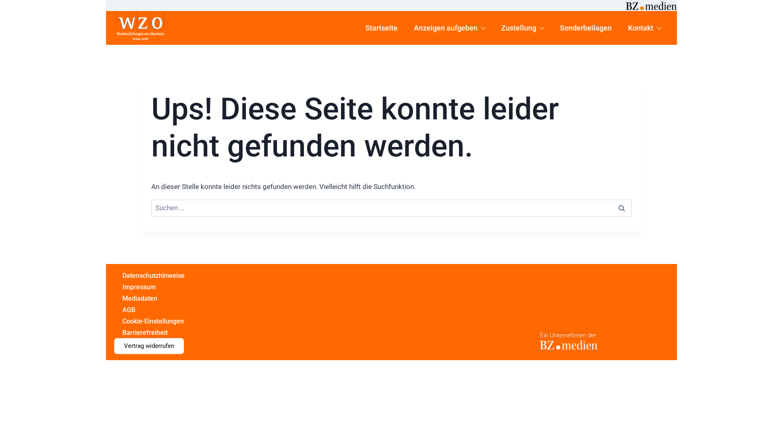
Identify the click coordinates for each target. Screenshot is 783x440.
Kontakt (640, 28)
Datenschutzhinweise (153, 275)
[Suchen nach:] (391, 208)
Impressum (139, 287)
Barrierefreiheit (145, 333)
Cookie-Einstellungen (153, 321)
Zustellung (518, 28)
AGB (128, 310)
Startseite (381, 28)
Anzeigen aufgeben (446, 28)
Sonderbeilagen (586, 28)
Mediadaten (139, 298)
